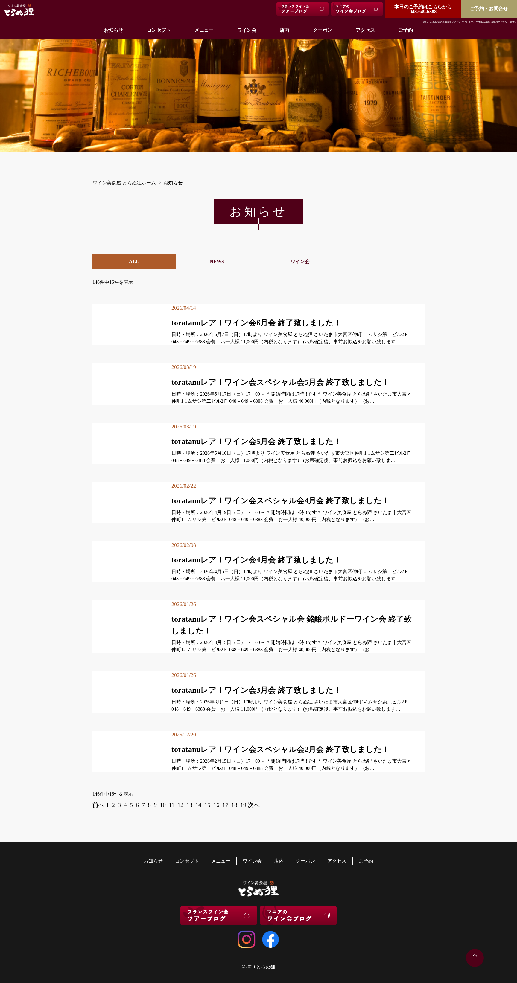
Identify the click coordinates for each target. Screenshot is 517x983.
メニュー (204, 30)
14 (198, 805)
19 (243, 805)
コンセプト (159, 30)
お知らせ (113, 30)
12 (180, 805)
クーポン (322, 30)
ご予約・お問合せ (489, 8)
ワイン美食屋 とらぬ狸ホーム (124, 182)
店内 (284, 30)
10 (163, 805)
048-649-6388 (423, 9)
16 (216, 805)
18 (234, 805)
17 (225, 805)
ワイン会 (246, 30)
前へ (98, 805)
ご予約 (406, 30)
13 (189, 805)
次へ (254, 805)
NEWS (217, 261)
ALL (134, 261)
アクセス (365, 30)
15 (207, 805)
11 (171, 805)
